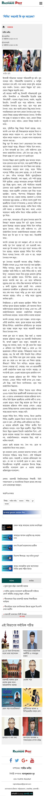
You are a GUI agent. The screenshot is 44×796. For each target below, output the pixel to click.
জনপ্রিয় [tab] (31, 580)
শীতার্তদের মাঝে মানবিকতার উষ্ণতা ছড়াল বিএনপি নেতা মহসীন (22, 607)
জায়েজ (7, 504)
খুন (33, 501)
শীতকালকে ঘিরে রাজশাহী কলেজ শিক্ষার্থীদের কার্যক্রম (20, 600)
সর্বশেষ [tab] (11, 580)
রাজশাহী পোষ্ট (28, 793)
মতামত (10, 26)
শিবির (27, 501)
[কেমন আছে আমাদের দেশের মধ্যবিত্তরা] (22, 529)
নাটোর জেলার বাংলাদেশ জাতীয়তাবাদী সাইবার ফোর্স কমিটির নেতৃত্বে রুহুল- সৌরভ (21, 592)
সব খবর (22, 616)
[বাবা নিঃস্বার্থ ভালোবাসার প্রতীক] (22, 550)
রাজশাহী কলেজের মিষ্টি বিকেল (15, 614)
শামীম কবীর (13, 501)
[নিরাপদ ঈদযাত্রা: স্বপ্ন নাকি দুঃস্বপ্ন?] (22, 560)
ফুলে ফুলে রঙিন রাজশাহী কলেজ (16, 585)
